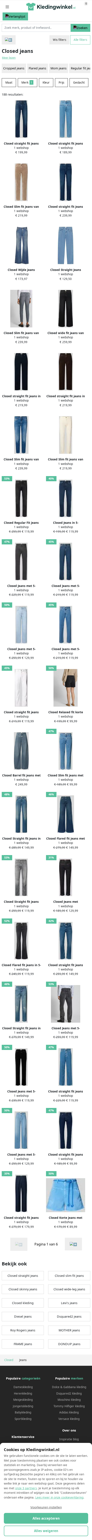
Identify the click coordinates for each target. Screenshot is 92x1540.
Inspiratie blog (69, 1439)
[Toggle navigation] (7, 7)
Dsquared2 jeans (69, 1316)
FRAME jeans (23, 1344)
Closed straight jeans (22, 1276)
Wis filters (59, 40)
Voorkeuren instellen (46, 1507)
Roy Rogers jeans (22, 1330)
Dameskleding (23, 1387)
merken (77, 1378)
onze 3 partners (26, 1488)
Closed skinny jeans (23, 1289)
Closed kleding (23, 1303)
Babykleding (23, 1412)
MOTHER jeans (69, 1330)
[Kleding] (9, 39)
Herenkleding (23, 1393)
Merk (26, 82)
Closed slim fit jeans (69, 1276)
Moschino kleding (69, 1400)
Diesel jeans (23, 1316)
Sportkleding (23, 1419)
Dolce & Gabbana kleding (69, 1387)
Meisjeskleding (23, 1400)
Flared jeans (37, 68)
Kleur (46, 82)
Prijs (61, 82)
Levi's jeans (69, 1303)
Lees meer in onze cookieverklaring (59, 1497)
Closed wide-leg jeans (69, 1289)
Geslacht (79, 82)
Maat (8, 82)
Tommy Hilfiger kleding (69, 1406)
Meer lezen (9, 58)
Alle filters (80, 40)
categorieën (31, 1378)
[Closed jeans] (73, 1244)
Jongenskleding (23, 1406)
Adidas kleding (69, 1412)
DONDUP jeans (69, 1344)
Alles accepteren (46, 1518)
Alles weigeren (46, 1531)
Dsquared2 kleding (69, 1393)
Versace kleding (69, 1419)
